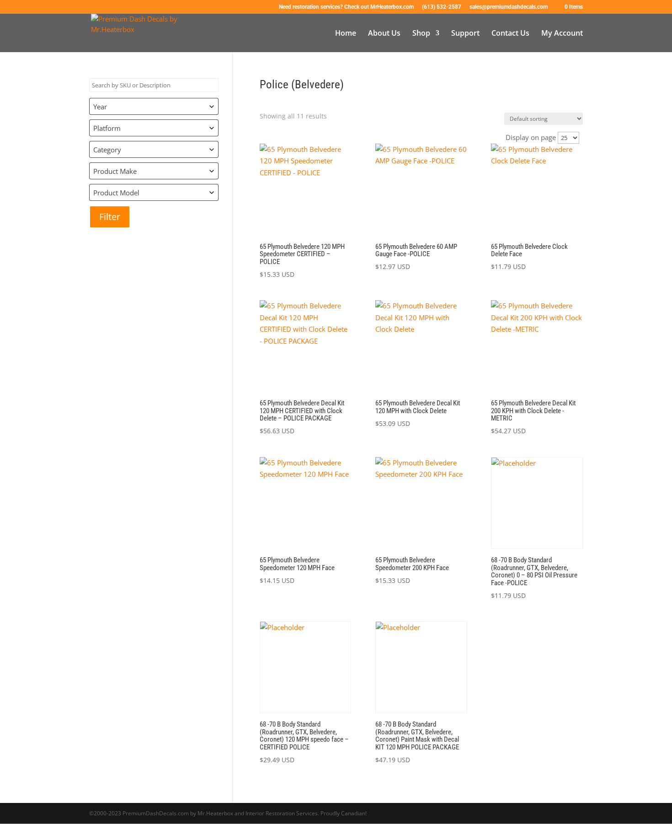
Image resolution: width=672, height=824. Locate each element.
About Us (384, 34)
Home (345, 34)
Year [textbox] (100, 106)
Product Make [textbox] (115, 171)
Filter (109, 216)
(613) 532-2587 (441, 7)
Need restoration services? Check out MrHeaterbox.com (346, 7)
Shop (421, 34)
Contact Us (510, 34)
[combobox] (154, 106)
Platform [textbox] (107, 128)
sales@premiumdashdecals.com (508, 7)
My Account (562, 34)
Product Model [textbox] (116, 192)
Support (465, 34)
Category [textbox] (107, 149)
